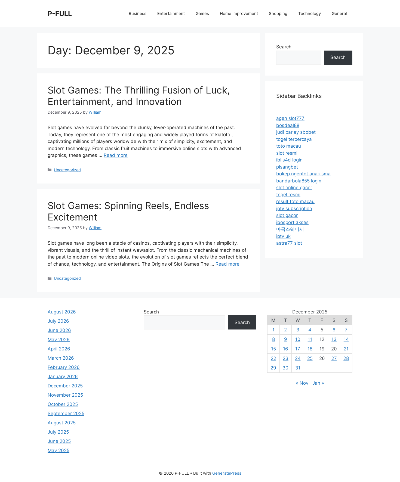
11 (310, 339)
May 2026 (59, 339)
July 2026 (58, 321)
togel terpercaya (294, 139)
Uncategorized (67, 169)
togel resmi (288, 194)
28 (346, 358)
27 (334, 358)
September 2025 (66, 413)
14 (346, 339)
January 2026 (63, 376)
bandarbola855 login (298, 181)
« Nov (302, 383)
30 (285, 368)
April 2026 (59, 349)
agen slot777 (290, 118)
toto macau (288, 146)
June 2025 (59, 441)
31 (297, 368)
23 (285, 358)
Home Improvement (239, 13)
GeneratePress (226, 473)
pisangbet (287, 167)
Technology (309, 13)
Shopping (278, 13)
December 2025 (65, 385)
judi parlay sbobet (296, 132)
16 (285, 349)
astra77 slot (289, 243)
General (339, 13)
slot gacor (287, 215)
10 (297, 339)
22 (273, 358)
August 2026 (62, 312)
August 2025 (62, 422)
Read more (116, 155)
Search (283, 46)
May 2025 (58, 450)
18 (309, 349)
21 (346, 349)
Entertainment (171, 13)
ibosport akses (292, 222)
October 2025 (63, 404)
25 (310, 358)
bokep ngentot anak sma (303, 173)
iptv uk (283, 236)
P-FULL (60, 14)
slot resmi (286, 153)
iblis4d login (289, 160)
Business (137, 13)
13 (334, 339)
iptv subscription (294, 208)
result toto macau (295, 201)
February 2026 (64, 367)
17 (297, 349)
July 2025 (58, 432)
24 (298, 358)
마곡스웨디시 (290, 229)
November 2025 (65, 395)
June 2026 (59, 330)
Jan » (318, 383)
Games (202, 13)
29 (273, 368)
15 (273, 349)
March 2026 (61, 358)
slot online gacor (294, 187)
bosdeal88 (287, 125)
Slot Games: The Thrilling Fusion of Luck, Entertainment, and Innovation (139, 95)
